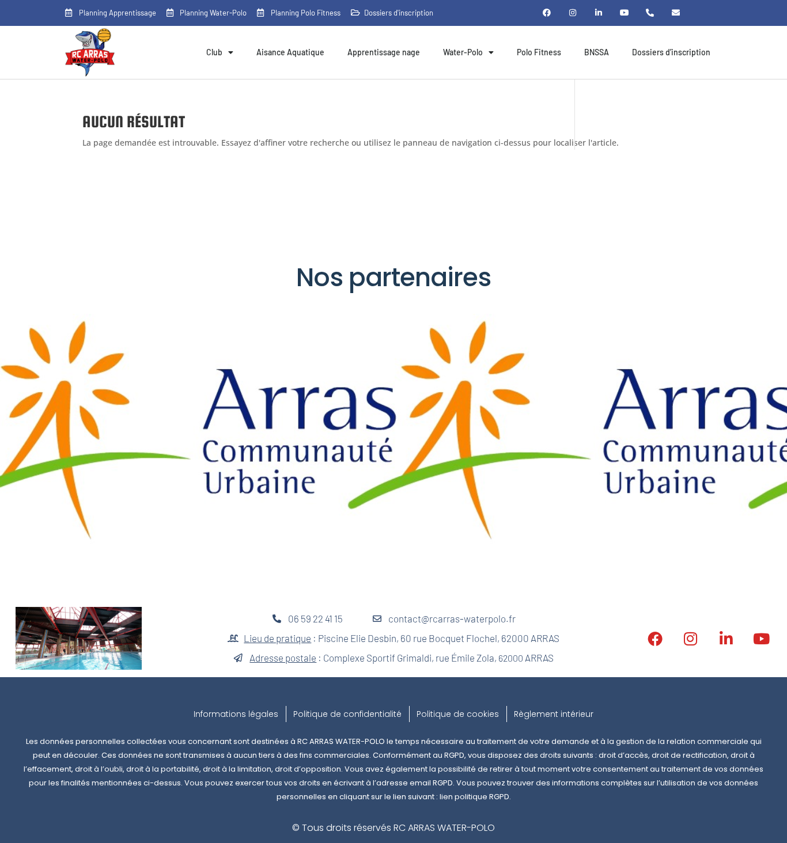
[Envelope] (676, 13)
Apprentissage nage (383, 52)
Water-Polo (463, 52)
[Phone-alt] (650, 13)
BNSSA (596, 52)
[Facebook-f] (547, 13)
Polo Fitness (539, 52)
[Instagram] (573, 13)
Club (214, 52)
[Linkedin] (598, 13)
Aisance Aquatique (290, 52)
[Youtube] (624, 13)
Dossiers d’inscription (671, 52)
